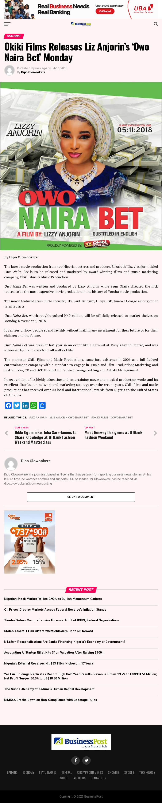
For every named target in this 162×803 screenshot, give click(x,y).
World (64, 778)
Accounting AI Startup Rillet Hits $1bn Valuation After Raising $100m (54, 652)
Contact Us (98, 778)
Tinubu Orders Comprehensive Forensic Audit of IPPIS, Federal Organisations (61, 620)
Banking (12, 772)
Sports (129, 772)
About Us (79, 778)
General (67, 772)
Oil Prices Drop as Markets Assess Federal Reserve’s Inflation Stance (55, 609)
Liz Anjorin (39, 417)
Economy (28, 772)
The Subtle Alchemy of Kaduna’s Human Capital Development (49, 689)
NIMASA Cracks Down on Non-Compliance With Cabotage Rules (50, 700)
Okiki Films (100, 417)
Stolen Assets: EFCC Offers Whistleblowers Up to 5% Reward (48, 631)
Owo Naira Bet (122, 417)
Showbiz (113, 772)
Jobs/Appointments (90, 772)
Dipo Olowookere (33, 72)
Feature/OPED (48, 772)
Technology (147, 772)
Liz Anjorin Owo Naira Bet (70, 417)
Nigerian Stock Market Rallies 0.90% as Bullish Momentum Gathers (53, 599)
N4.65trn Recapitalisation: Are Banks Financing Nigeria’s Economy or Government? (64, 642)
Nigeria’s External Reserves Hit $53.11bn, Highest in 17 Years (49, 663)
